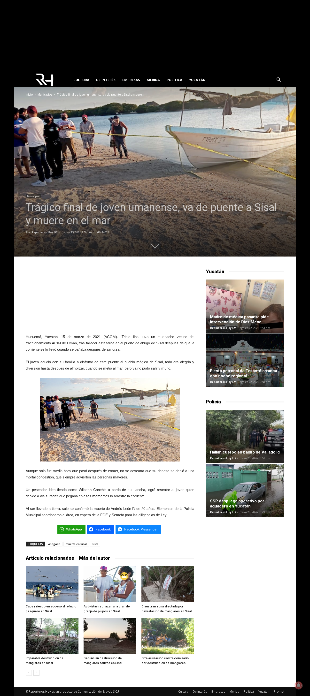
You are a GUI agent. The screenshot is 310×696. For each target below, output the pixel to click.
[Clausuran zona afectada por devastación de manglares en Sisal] (167, 584)
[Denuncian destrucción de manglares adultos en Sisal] (110, 636)
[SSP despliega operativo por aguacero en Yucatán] (245, 490)
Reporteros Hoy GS (44, 232)
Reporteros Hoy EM (223, 328)
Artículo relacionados (50, 558)
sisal (95, 544)
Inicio (29, 94)
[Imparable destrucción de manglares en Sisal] (52, 636)
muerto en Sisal (76, 544)
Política (174, 79)
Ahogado (54, 544)
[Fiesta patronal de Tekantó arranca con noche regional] (245, 360)
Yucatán (197, 79)
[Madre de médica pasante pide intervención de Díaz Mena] (245, 306)
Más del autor (94, 558)
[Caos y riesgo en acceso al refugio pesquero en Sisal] (52, 584)
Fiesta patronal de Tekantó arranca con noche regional (243, 373)
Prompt (279, 691)
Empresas (131, 79)
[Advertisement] (155, 36)
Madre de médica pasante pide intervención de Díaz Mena (239, 319)
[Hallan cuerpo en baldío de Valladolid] (245, 436)
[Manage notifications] (298, 685)
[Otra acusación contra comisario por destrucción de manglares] (167, 636)
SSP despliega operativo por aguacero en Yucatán (237, 503)
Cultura (81, 79)
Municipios (45, 94)
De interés (106, 79)
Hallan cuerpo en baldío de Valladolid (245, 452)
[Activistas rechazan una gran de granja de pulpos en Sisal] (110, 584)
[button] (278, 80)
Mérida (153, 79)
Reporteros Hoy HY (223, 458)
